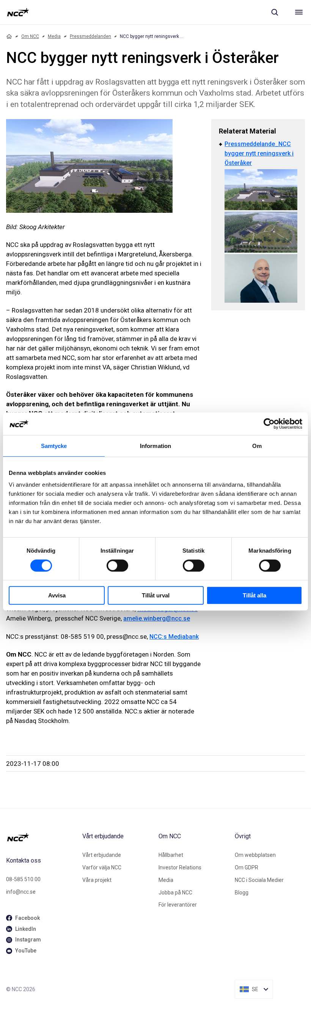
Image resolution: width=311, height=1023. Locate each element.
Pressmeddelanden (90, 36)
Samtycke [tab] (54, 446)
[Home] (9, 36)
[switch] (117, 565)
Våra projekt (97, 880)
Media (54, 36)
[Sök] (274, 12)
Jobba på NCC (175, 892)
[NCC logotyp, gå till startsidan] (18, 12)
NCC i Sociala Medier (259, 880)
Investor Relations (180, 867)
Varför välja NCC (101, 867)
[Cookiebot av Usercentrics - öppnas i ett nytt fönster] (269, 423)
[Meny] (299, 12)
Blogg (241, 892)
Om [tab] (257, 446)
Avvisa (57, 595)
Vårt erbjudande (101, 855)
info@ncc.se (21, 892)
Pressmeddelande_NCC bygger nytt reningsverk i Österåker (259, 153)
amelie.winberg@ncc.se (156, 618)
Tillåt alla (254, 595)
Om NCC (30, 36)
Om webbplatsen (255, 855)
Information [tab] (155, 446)
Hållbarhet (171, 855)
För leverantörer (178, 905)
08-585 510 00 (23, 879)
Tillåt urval (156, 595)
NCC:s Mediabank (174, 636)
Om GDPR (246, 867)
